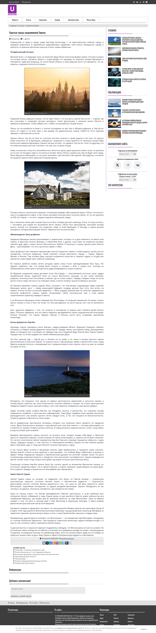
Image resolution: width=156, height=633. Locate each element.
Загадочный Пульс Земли (24, 563)
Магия (102, 615)
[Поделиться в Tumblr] (67, 543)
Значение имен (73, 19)
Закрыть (142, 629)
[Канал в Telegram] (143, 2)
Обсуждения (26, 2)
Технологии (131, 615)
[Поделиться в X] (47, 543)
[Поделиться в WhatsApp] (60, 543)
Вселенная (117, 624)
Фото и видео (14, 2)
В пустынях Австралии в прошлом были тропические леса (37, 554)
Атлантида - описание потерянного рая (29, 550)
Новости (15, 19)
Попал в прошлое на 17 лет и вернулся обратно (33, 552)
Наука (101, 618)
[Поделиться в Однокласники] (54, 543)
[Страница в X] (140, 2)
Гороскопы (43, 19)
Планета (130, 621)
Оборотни (131, 618)
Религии (116, 618)
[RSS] (134, 2)
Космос (102, 624)
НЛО (115, 615)
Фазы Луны (91, 19)
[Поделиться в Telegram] (63, 543)
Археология (131, 624)
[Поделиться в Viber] (57, 543)
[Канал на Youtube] (146, 2)
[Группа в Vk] (137, 2)
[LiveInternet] (10, 617)
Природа (116, 621)
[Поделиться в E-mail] (70, 543)
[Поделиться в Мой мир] (50, 543)
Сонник (57, 19)
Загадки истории (67, 538)
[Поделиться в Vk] (44, 543)
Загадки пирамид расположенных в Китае (31, 561)
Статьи (28, 19)
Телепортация (20, 559)
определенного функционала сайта (69, 628)
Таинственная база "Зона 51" (25, 556)
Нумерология (104, 621)
